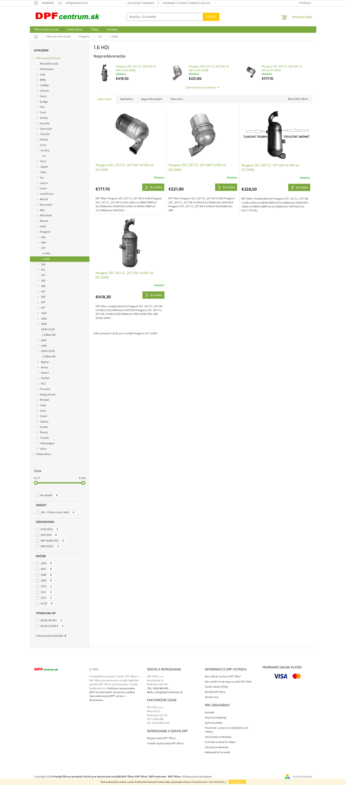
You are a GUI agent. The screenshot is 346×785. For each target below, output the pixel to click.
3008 (44, 324)
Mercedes (46, 205)
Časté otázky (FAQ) (216, 687)
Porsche (45, 389)
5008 (44, 346)
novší (46, 603)
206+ (44, 243)
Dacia (43, 96)
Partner (45, 378)
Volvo (43, 449)
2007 (46, 569)
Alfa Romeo (47, 69)
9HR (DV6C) (50, 546)
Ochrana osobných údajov (220, 742)
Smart (43, 416)
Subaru (44, 422)
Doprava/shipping (215, 718)
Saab (43, 405)
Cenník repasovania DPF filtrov (165, 744)
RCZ (43, 384)
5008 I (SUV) (48, 351)
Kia (42, 178)
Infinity (44, 140)
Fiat (42, 107)
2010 (46, 586)
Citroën (44, 91)
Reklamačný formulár (217, 752)
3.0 (43, 156)
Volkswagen (47, 443)
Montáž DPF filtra (215, 692)
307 (43, 275)
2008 (44, 319)
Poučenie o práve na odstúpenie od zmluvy (226, 730)
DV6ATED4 (49, 529)
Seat (43, 411)
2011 (46, 592)
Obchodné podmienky (140, 3)
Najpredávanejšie (151, 99)
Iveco (43, 161)
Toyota (44, 438)
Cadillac (44, 85)
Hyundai (44, 123)
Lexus (43, 188)
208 (43, 264)
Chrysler (45, 134)
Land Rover (47, 194)
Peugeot (45, 232)
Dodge (44, 102)
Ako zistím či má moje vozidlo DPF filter (228, 682)
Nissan (44, 221)
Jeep (43, 172)
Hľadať (211, 16)
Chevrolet (46, 129)
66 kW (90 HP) (51, 620)
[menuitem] (46, 29)
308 (43, 281)
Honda (44, 118)
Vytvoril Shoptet (302, 777)
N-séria (45, 151)
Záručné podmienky (217, 747)
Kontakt (209, 713)
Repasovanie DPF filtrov (161, 738)
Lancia (43, 183)
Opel (43, 226)
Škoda (44, 432)
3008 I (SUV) (48, 329)
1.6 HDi (46, 259)
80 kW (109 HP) (52, 626)
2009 (46, 581)
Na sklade (49, 495)
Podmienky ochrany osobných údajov (186, 3)
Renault (44, 400)
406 (43, 286)
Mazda (44, 199)
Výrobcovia (211, 697)
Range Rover (48, 395)
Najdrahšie (126, 99)
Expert (45, 373)
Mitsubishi (46, 216)
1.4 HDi (46, 254)
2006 (46, 563)
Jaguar (44, 167)
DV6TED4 (49, 535)
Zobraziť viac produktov (201, 87)
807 (43, 308)
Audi (42, 75)
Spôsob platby (214, 723)
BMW (43, 80)
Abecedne (176, 99)
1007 (44, 313)
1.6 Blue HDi (49, 335)
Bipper (45, 362)
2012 (46, 598)
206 (43, 237)
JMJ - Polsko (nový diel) (57, 512)
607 (43, 302)
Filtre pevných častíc (48, 58)
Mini (42, 210)
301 (43, 270)
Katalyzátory (43, 454)
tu (226, 782)
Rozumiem (237, 781)
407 (43, 292)
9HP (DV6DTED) (52, 541)
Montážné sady (49, 64)
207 (43, 248)
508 (43, 297)
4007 (44, 340)
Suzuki (44, 427)
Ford (43, 112)
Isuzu (43, 145)
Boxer (44, 367)
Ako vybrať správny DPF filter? (223, 677)
